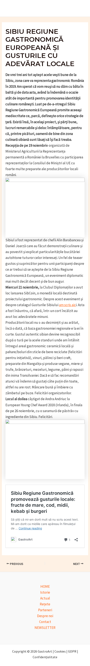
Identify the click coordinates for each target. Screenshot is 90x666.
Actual (45, 598)
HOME (45, 586)
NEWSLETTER (45, 627)
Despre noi (45, 616)
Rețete (45, 604)
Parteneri (45, 610)
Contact (45, 621)
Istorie (45, 592)
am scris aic (67, 305)
